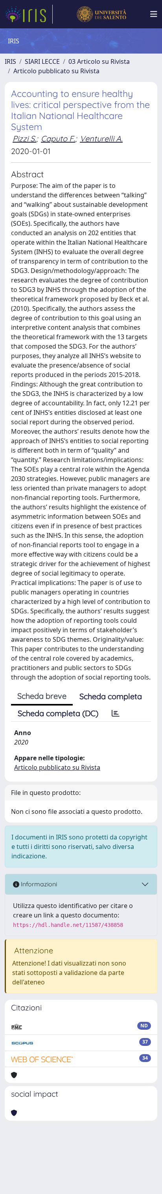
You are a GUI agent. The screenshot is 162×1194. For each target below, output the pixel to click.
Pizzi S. (24, 138)
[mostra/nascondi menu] (153, 14)
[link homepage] (29, 14)
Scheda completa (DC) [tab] (58, 713)
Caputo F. (58, 138)
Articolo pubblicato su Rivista (56, 71)
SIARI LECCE (42, 61)
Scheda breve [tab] (41, 696)
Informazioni (38, 884)
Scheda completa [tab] (110, 696)
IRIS (10, 61)
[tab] (115, 713)
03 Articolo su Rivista (99, 61)
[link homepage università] (101, 14)
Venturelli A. (101, 138)
